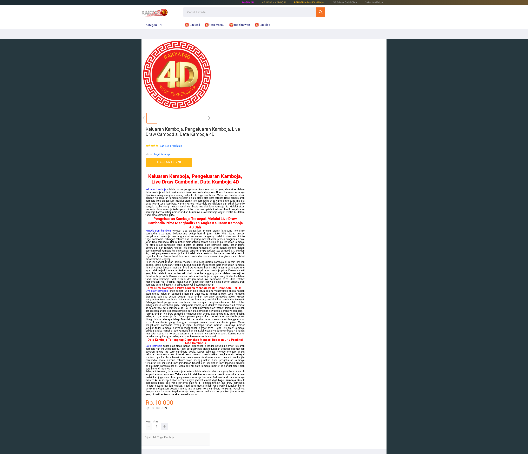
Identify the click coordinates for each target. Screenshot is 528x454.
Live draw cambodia (157, 290)
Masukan (248, 2)
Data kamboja (154, 346)
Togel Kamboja (162, 154)
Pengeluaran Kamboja (309, 2)
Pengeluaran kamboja (158, 230)
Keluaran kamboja (156, 189)
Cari (320, 12)
